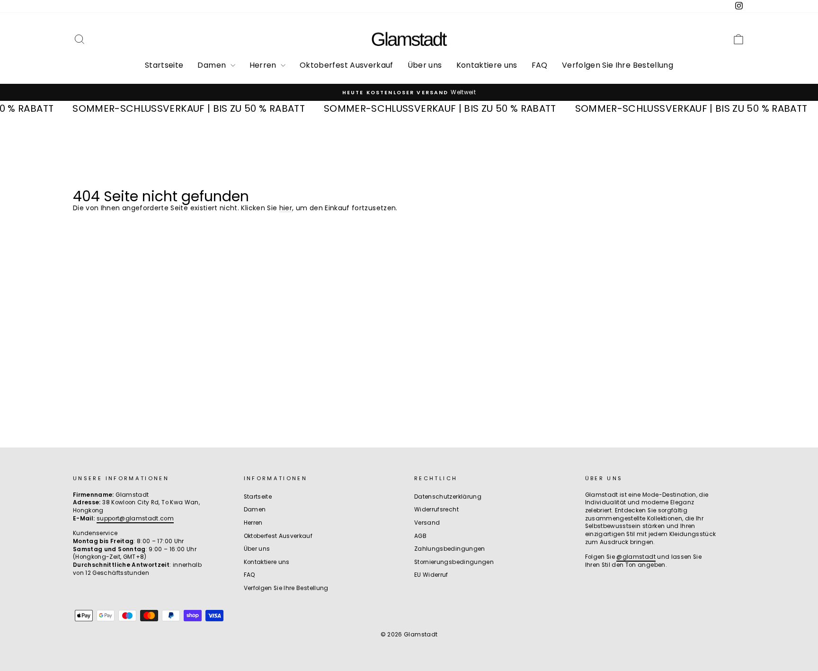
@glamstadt (636, 557)
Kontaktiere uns (486, 65)
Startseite (164, 65)
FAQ (540, 65)
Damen (212, 65)
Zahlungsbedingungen (449, 549)
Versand (427, 523)
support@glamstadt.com (135, 518)
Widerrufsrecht (436, 509)
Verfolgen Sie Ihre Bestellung (617, 65)
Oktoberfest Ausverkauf (346, 65)
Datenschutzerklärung (447, 497)
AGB (420, 536)
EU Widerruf (431, 575)
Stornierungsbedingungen (454, 562)
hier (285, 208)
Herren (263, 65)
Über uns (425, 65)
